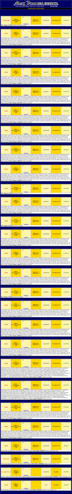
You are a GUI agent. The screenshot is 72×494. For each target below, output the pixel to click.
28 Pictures (26, 23)
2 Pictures (26, 475)
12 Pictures (26, 308)
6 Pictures (26, 462)
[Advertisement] (36, 13)
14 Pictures (26, 366)
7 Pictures (26, 36)
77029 (16, 21)
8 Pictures (26, 449)
